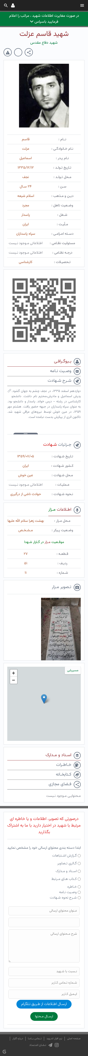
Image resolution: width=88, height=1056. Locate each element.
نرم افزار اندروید (54, 1039)
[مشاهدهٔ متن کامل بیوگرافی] (9, 392)
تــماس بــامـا (35, 1039)
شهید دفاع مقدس (44, 43)
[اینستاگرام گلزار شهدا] (57, 1045)
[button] (44, 699)
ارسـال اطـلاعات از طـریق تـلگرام (44, 1004)
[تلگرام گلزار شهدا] (50, 1045)
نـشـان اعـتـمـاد (37, 1045)
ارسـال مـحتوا (44, 1016)
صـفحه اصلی (73, 1039)
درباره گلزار (17, 1039)
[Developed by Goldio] (4, 1052)
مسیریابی (72, 670)
